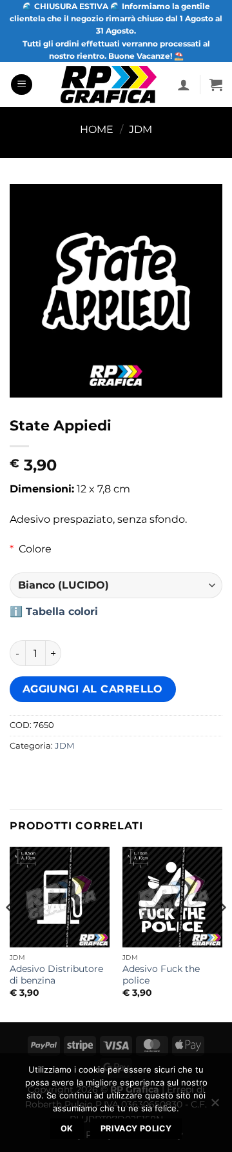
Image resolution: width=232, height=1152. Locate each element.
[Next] (221, 933)
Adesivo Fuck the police (161, 974)
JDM (140, 129)
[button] (21, 85)
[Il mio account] (183, 84)
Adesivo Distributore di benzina (56, 974)
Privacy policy (136, 1128)
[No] (214, 1106)
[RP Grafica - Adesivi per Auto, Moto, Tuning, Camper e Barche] (109, 84)
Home (96, 129)
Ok (67, 1128)
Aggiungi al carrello (93, 689)
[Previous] (10, 933)
